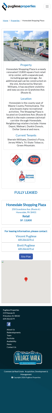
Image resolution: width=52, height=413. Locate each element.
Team (9, 335)
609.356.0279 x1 (26, 239)
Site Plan (26, 256)
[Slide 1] (15, 57)
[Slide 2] (19, 57)
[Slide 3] (24, 57)
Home (5, 20)
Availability (11, 341)
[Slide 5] (32, 57)
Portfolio (10, 338)
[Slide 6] (37, 57)
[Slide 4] (28, 57)
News (9, 344)
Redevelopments (14, 332)
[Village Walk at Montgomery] (28, 357)
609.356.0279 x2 (26, 248)
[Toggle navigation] (47, 6)
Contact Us (11, 347)
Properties (15, 20)
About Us (11, 329)
